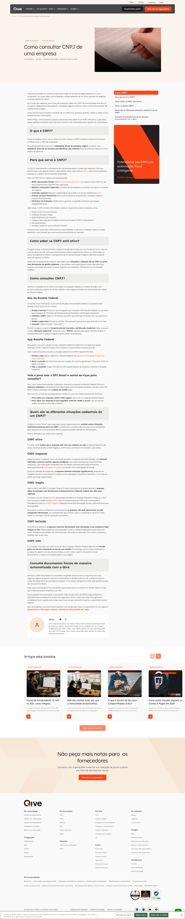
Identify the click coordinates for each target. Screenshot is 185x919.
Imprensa (151, 2)
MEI (84, 171)
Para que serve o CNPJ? (125, 97)
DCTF (53, 498)
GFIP (56, 500)
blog (19, 16)
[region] (92, 915)
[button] (30, 9)
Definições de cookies (123, 915)
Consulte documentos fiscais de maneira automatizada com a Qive (131, 118)
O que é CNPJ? (121, 93)
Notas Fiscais (65, 182)
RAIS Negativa (53, 503)
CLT (98, 193)
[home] (18, 9)
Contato (141, 2)
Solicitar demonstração (128, 177)
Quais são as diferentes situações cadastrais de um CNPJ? (136, 111)
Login (161, 2)
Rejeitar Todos (141, 915)
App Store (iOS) (82, 356)
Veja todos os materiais (92, 728)
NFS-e (78, 182)
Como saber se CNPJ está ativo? (128, 101)
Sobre (132, 2)
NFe (73, 182)
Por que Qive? (42, 9)
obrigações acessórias (53, 467)
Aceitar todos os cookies (159, 915)
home (14, 16)
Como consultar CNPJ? (124, 106)
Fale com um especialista (158, 9)
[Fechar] (181, 915)
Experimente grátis (132, 9)
